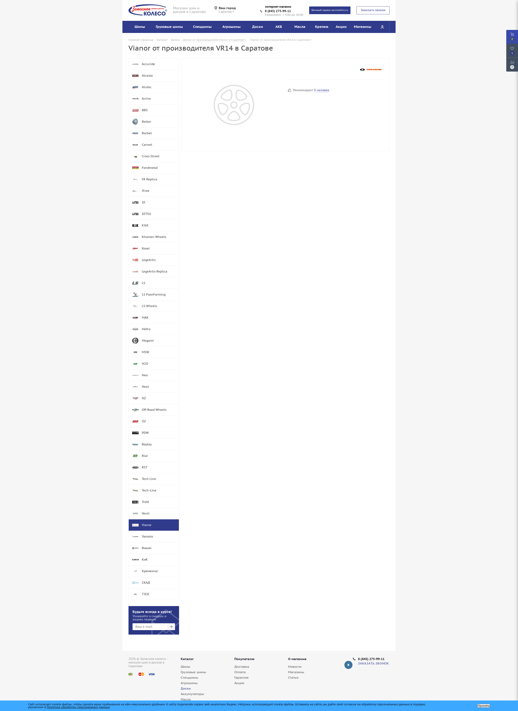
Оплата (240, 672)
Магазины (296, 672)
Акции (239, 683)
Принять (483, 706)
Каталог (187, 659)
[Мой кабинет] (382, 27)
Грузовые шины (193, 672)
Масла (186, 699)
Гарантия (241, 677)
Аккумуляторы (192, 694)
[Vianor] (371, 69)
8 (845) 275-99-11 (278, 11)
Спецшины (189, 677)
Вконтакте (348, 665)
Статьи (293, 677)
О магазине (297, 659)
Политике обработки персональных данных (78, 707)
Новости (294, 667)
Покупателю (244, 659)
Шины (185, 667)
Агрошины (189, 683)
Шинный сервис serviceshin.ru (329, 10)
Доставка (241, 667)
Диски (186, 688)
